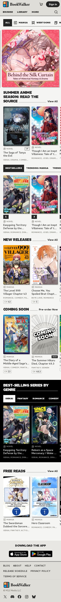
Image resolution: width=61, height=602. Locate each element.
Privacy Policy (40, 571)
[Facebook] (19, 597)
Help (28, 566)
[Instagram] (27, 597)
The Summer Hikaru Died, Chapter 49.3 (43, 362)
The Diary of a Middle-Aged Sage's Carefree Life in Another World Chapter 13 (15, 362)
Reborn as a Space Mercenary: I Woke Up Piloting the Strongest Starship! (44, 452)
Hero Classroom (41, 523)
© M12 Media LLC (12, 590)
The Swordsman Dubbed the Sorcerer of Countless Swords (15, 525)
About (17, 566)
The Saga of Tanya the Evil (14, 154)
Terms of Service (15, 576)
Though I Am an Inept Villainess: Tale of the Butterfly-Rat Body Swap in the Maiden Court (44, 152)
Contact (40, 566)
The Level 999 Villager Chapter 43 (15, 292)
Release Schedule (15, 571)
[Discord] (12, 597)
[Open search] (56, 12)
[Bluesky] (34, 597)
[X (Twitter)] (5, 597)
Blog (6, 566)
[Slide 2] (30, 58)
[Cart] (41, 4)
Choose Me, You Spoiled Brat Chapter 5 (44, 292)
